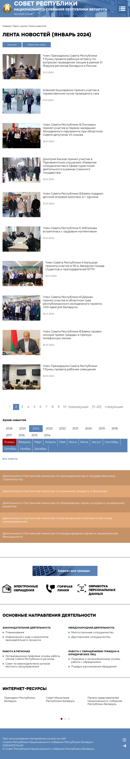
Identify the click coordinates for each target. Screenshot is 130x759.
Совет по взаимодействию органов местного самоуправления (27, 665)
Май (62, 442)
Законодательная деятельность (27, 627)
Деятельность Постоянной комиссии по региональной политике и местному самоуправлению (57, 520)
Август (96, 442)
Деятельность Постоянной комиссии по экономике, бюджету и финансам (55, 491)
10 (64, 407)
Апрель (50, 442)
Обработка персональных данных (102, 590)
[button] (122, 8)
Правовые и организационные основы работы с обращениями (95, 660)
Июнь (73, 442)
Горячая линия (64, 588)
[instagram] (124, 740)
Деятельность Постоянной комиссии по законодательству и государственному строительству (59, 477)
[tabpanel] (23, 699)
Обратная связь (36, 44)
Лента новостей (37, 26)
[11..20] (96, 407)
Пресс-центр (20, 26)
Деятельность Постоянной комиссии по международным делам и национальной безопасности (60, 535)
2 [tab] (65, 719)
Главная (7, 26)
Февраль (24, 442)
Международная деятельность (91, 627)
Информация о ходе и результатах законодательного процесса (26, 638)
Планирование (14, 632)
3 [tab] (69, 719)
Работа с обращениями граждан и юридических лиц (93, 653)
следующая (114, 407)
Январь (9, 442)
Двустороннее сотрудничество (90, 636)
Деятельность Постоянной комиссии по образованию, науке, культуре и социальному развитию (64, 504)
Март (38, 442)
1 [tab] (62, 719)
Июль (84, 442)
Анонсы (12, 44)
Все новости (10, 458)
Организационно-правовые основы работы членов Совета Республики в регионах (32, 658)
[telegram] (124, 746)
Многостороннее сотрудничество (92, 632)
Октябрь (10, 448)
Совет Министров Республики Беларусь (60, 699)
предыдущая (78, 407)
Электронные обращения (26, 588)
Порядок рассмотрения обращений (93, 666)
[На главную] (7, 8)
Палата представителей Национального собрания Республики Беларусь (105, 701)
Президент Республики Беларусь (19, 699)
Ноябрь (25, 448)
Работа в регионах (16, 651)
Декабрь (40, 448)
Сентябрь (111, 442)
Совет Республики (60, 5)
